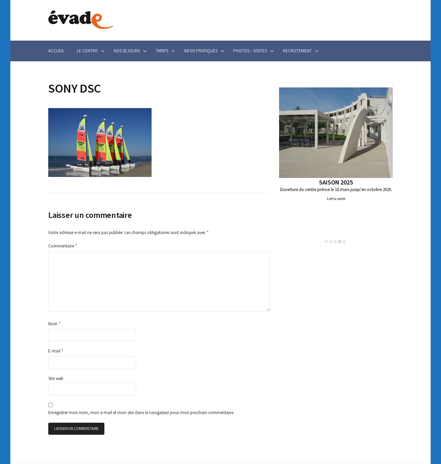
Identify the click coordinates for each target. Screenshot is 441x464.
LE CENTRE (87, 51)
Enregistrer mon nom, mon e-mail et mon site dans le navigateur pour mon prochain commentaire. (141, 412)
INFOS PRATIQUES (200, 51)
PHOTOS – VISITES (250, 51)
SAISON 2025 (335, 182)
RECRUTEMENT (297, 51)
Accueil (56, 51)
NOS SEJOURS (127, 51)
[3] (335, 241)
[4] (339, 241)
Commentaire (62, 246)
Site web (55, 378)
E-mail (55, 351)
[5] (344, 241)
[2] (330, 241)
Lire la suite (336, 198)
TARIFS (162, 51)
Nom (54, 324)
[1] (326, 241)
